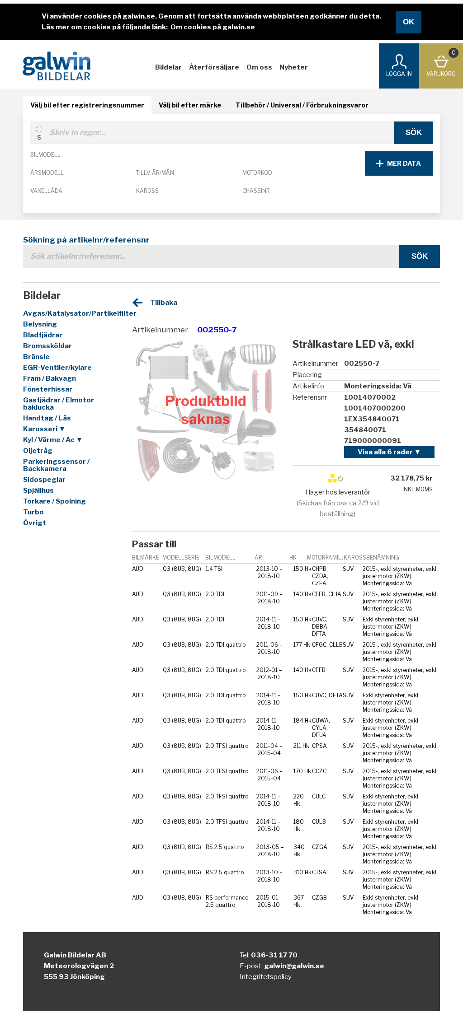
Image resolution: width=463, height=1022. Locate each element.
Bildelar (168, 67)
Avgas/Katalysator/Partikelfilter (68, 313)
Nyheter (293, 67)
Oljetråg (37, 451)
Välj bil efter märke (190, 105)
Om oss (259, 67)
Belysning (40, 324)
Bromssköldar (47, 346)
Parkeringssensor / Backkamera (56, 465)
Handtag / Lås (47, 418)
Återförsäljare (214, 67)
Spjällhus (38, 490)
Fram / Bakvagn (49, 378)
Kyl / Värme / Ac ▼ (53, 440)
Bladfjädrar (42, 335)
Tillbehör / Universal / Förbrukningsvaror (302, 105)
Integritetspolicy (266, 977)
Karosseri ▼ (44, 429)
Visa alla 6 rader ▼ (389, 452)
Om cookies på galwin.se (212, 27)
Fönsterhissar (47, 389)
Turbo (33, 512)
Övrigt (34, 523)
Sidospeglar (44, 480)
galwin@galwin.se (294, 966)
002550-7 (217, 329)
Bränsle (36, 357)
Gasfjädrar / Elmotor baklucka (58, 403)
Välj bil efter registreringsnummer (87, 105)
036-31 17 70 (274, 955)
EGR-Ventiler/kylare (57, 368)
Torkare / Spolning (54, 501)
